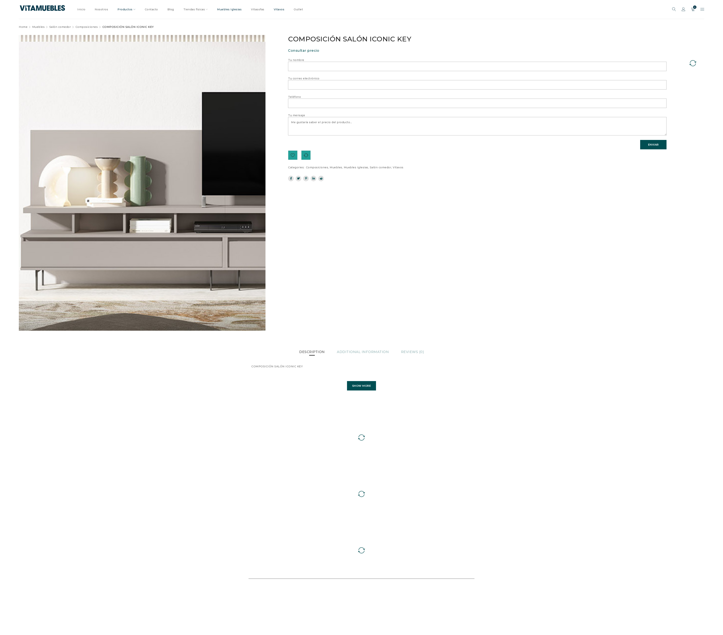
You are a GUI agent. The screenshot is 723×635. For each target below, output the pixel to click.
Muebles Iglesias (356, 167)
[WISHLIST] (292, 155)
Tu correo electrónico (304, 78)
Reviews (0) (412, 352)
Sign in (683, 9)
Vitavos (398, 167)
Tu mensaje (296, 115)
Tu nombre (296, 60)
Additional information (363, 352)
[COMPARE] (306, 155)
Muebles (38, 27)
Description (312, 352)
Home (23, 27)
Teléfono (294, 97)
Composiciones (87, 27)
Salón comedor (60, 27)
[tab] (312, 351)
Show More (361, 385)
